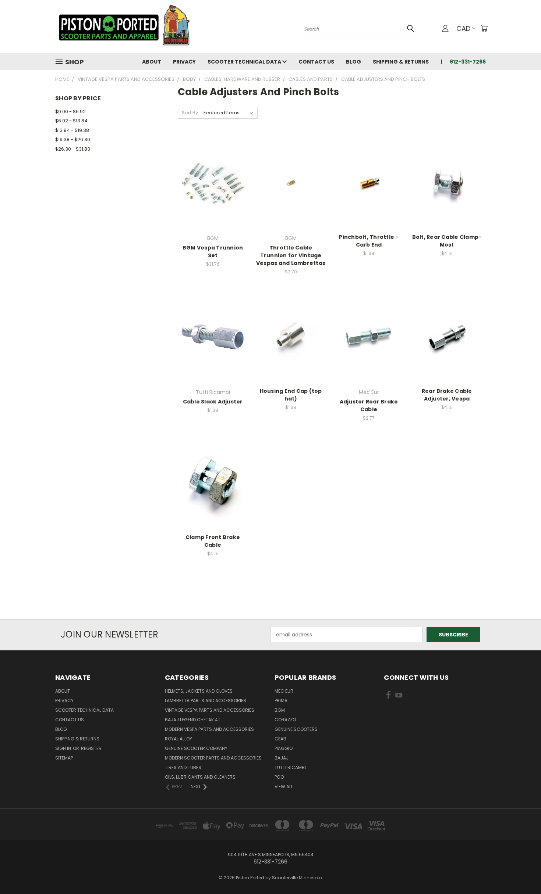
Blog (353, 61)
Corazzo (285, 720)
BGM (280, 710)
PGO (279, 777)
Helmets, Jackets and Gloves (199, 691)
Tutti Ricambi (290, 767)
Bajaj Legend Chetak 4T (192, 720)
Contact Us (316, 61)
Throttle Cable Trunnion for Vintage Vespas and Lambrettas (290, 255)
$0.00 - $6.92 (70, 111)
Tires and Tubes (183, 767)
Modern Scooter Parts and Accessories (213, 758)
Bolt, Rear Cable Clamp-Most (447, 240)
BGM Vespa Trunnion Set (213, 251)
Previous (522, 871)
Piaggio (284, 748)
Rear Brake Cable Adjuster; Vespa (447, 394)
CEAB (280, 739)
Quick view (212, 168)
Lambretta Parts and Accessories (205, 700)
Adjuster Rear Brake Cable (369, 405)
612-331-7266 (468, 61)
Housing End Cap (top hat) (291, 394)
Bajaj (282, 758)
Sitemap (64, 758)
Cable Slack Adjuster (213, 401)
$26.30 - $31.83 (72, 149)
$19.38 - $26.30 (72, 139)
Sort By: (190, 112)
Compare (210, 182)
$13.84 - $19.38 (72, 130)
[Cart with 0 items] (484, 28)
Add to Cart (291, 196)
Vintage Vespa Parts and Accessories (209, 710)
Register (91, 748)
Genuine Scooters (296, 729)
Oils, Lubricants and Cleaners (200, 777)
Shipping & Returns (401, 61)
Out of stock (212, 196)
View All (284, 786)
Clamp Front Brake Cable (212, 541)
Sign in (63, 748)
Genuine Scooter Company (196, 748)
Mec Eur (284, 691)
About (151, 61)
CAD (463, 28)
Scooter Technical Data (245, 61)
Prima (281, 700)
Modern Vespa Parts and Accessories (209, 729)
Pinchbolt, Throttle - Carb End (368, 240)
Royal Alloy (178, 739)
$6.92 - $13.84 (71, 120)
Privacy (184, 61)
